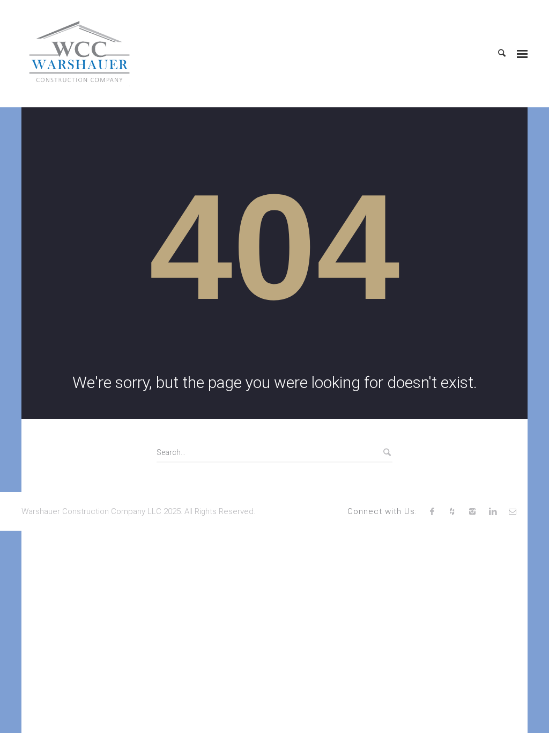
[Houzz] (452, 511)
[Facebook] (432, 511)
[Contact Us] (512, 511)
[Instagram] (472, 511)
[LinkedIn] (492, 511)
